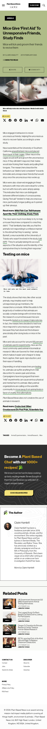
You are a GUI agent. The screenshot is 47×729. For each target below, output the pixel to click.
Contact (4, 663)
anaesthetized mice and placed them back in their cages (21, 153)
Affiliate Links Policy (8, 688)
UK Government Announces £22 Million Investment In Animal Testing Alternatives (30, 601)
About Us (26, 663)
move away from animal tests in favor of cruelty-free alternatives (23, 391)
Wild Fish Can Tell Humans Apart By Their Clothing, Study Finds (21, 212)
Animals (10, 18)
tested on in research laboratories (27, 320)
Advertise (27, 670)
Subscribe (34, 5)
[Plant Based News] (3, 5)
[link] (13, 7)
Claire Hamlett (11, 55)
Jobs (3, 666)
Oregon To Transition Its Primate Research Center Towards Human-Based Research (30, 627)
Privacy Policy (6, 684)
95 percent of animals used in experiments (23, 343)
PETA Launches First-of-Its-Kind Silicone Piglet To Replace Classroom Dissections (30, 640)
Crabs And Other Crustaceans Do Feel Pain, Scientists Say (23, 408)
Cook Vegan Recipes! (18, 493)
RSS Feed (5, 691)
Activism (7, 646)
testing (38, 366)
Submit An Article (7, 670)
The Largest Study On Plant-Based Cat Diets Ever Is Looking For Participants (30, 614)
